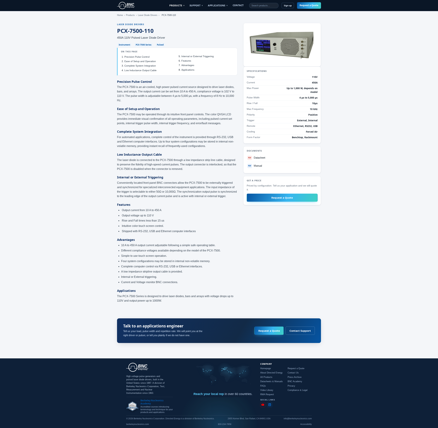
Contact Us (293, 373)
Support (196, 5)
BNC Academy (295, 381)
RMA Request (267, 394)
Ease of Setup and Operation (140, 61)
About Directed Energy (271, 373)
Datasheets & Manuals (271, 381)
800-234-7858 (224, 424)
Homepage (265, 368)
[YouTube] (262, 404)
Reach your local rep (209, 394)
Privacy (291, 386)
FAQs (263, 386)
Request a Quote (309, 5)
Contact (238, 5)
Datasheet (256, 157)
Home (120, 15)
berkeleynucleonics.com (137, 424)
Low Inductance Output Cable (140, 70)
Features (186, 60)
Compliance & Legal (297, 390)
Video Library (266, 390)
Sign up (288, 5)
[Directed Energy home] (126, 5)
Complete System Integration (140, 65)
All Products (266, 377)
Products (177, 5)
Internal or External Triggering (197, 56)
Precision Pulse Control (137, 56)
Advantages (187, 65)
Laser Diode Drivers (147, 15)
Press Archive (294, 377)
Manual (255, 165)
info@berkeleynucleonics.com (298, 418)
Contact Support (300, 330)
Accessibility (306, 424)
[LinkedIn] (269, 404)
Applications (218, 5)
